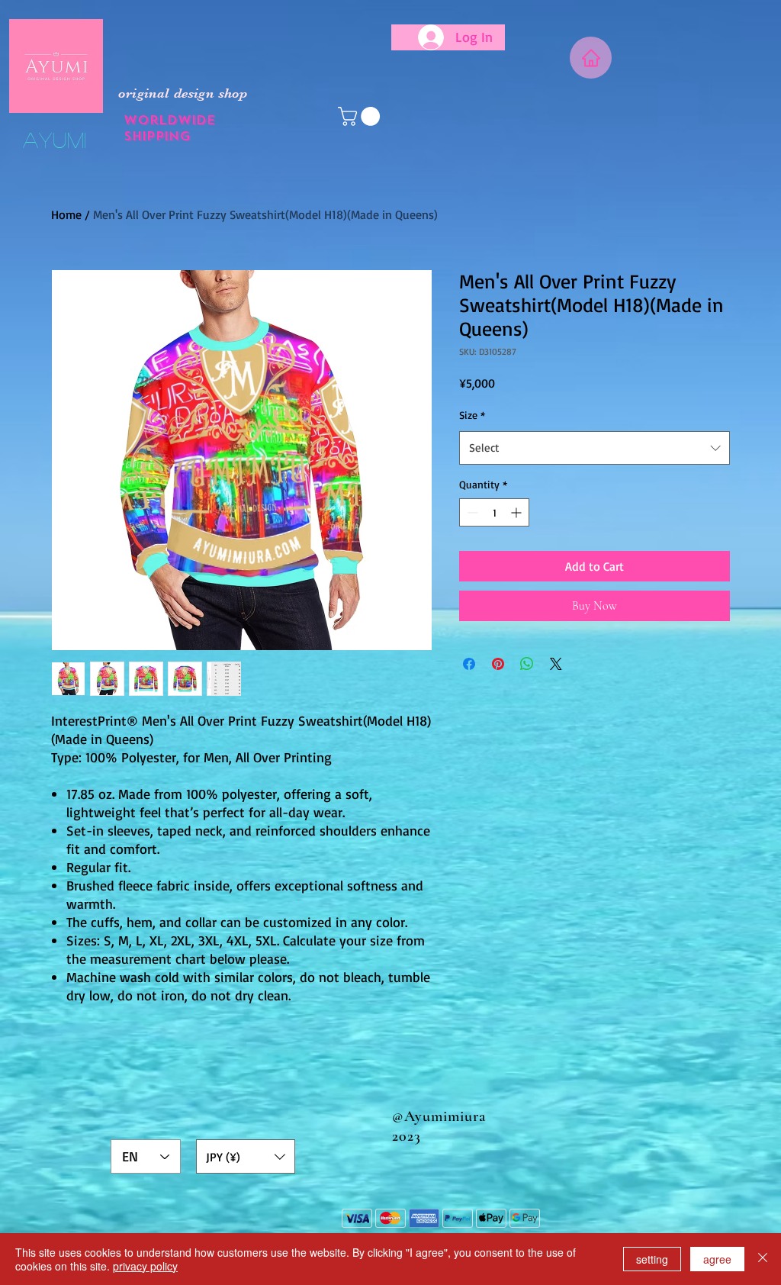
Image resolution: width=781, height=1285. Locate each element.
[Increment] (517, 512)
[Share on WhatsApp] (527, 664)
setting (652, 1259)
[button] (361, 116)
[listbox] (245, 1156)
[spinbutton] (494, 512)
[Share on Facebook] (469, 664)
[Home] (591, 58)
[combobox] (594, 448)
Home (66, 214)
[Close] (763, 1259)
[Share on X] (556, 664)
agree (717, 1259)
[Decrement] (470, 512)
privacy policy (145, 1266)
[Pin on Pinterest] (498, 664)
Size (472, 414)
